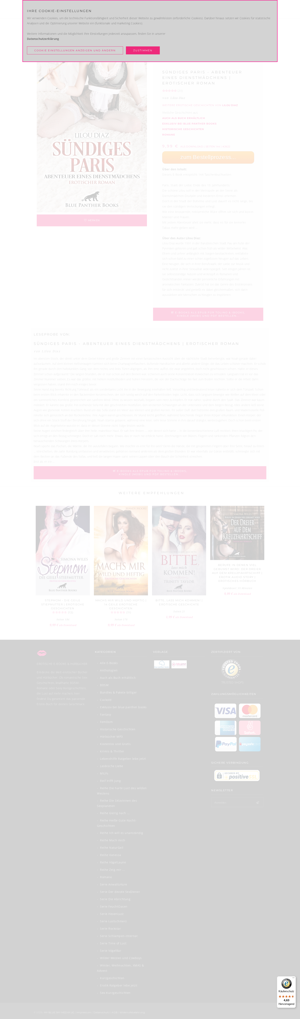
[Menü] (293, 978)
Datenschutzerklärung (43, 39)
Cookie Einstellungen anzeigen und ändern (75, 50)
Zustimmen (142, 50)
